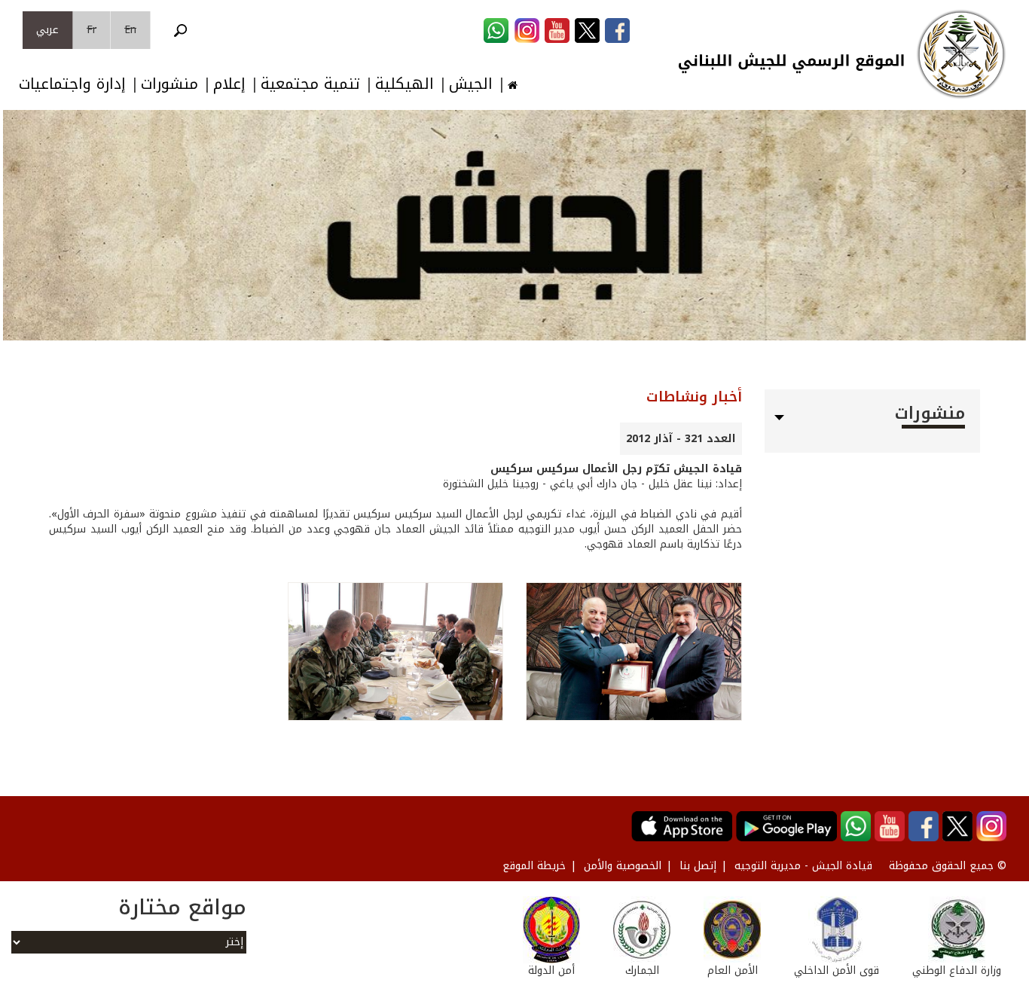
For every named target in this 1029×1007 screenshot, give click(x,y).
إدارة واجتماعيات (72, 84)
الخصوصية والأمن (622, 866)
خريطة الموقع (534, 866)
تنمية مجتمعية (310, 84)
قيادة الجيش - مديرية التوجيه (803, 866)
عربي (47, 30)
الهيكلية (404, 84)
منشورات (169, 84)
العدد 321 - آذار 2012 (681, 439)
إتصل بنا (697, 866)
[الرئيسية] (961, 54)
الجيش (471, 84)
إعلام (229, 84)
